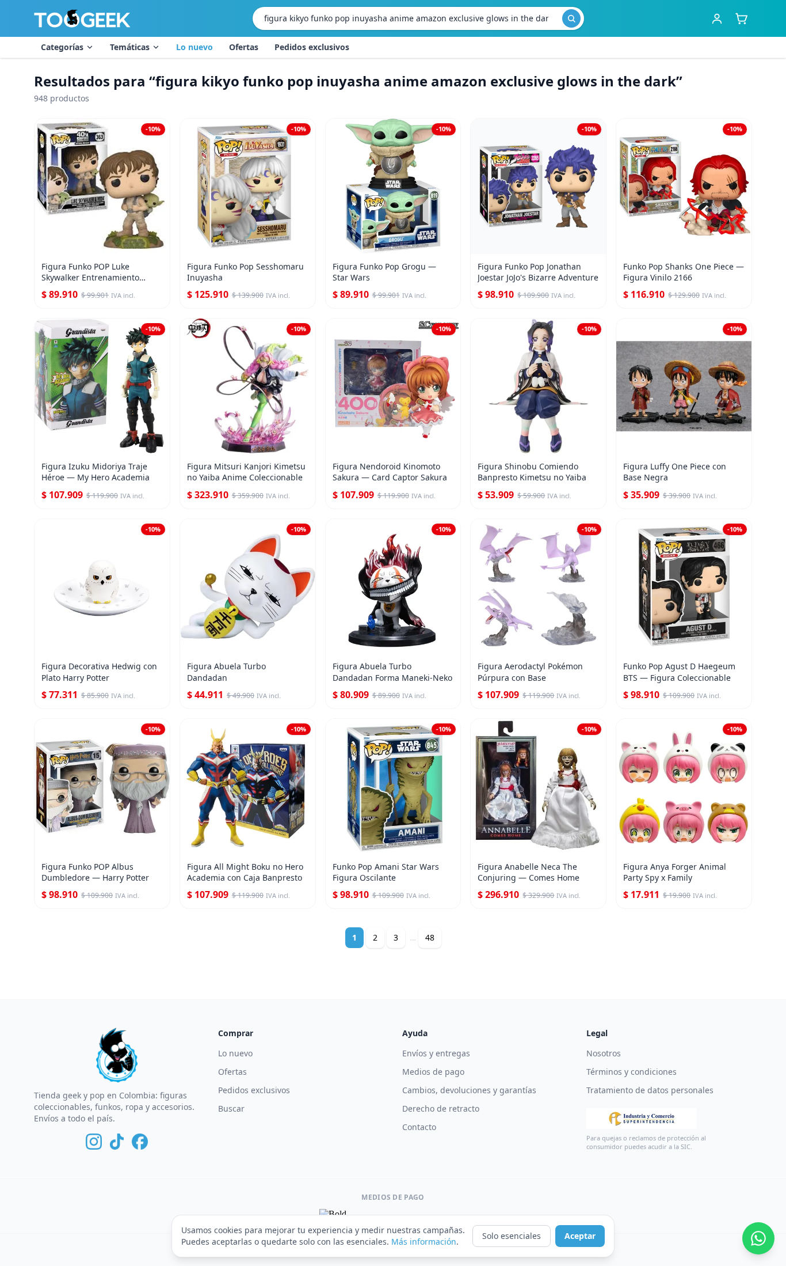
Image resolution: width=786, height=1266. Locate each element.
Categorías (62, 46)
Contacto (419, 1126)
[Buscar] (571, 18)
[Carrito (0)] (741, 18)
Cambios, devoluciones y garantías (469, 1090)
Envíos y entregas (436, 1053)
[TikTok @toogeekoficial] (117, 1142)
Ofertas (243, 46)
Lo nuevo (194, 46)
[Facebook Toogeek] (140, 1142)
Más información (423, 1241)
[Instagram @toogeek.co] (94, 1142)
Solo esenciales (511, 1235)
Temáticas (130, 46)
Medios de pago (433, 1071)
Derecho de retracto (440, 1108)
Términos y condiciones (631, 1071)
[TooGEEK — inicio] (82, 18)
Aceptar (580, 1235)
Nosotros (603, 1053)
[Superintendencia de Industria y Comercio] (641, 1118)
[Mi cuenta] (717, 18)
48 (429, 937)
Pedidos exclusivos (311, 46)
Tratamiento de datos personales (649, 1090)
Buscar (231, 1108)
